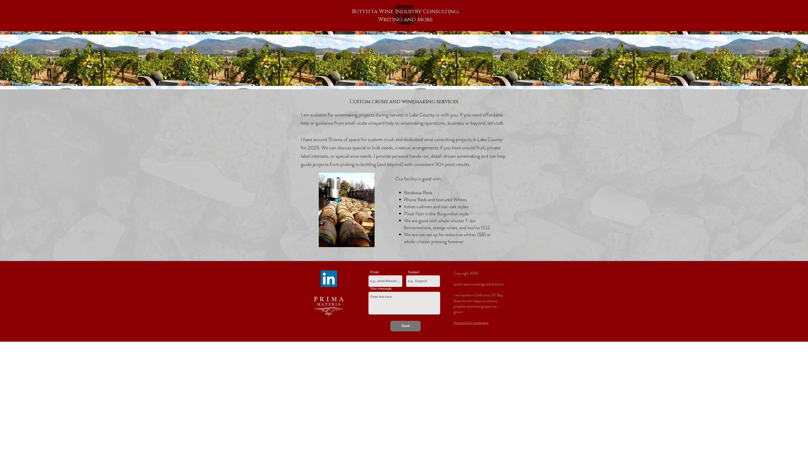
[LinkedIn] (329, 278)
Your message (381, 288)
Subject (413, 272)
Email (374, 272)
